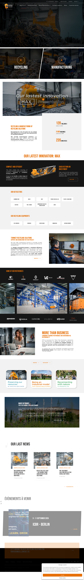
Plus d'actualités (69, 486)
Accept (62, 575)
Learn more (75, 529)
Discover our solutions (58, 420)
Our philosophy (45, 362)
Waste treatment (32, 5)
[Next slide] (1, 504)
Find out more (71, 179)
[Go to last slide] (1, 501)
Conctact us (36, 258)
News (65, 5)
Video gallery (63, 1)
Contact (56, 1)
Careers (70, 1)
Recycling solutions (44, 5)
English (75, 1)
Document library (27, 561)
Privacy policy (62, 577)
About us (22, 5)
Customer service (73, 5)
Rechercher (51, 1)
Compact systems (57, 5)
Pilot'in (27, 567)
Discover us (35, 362)
